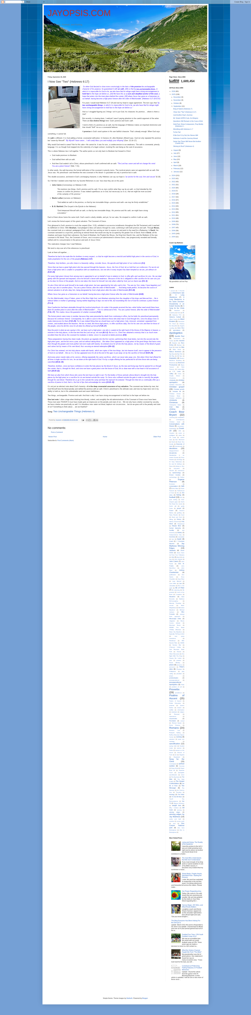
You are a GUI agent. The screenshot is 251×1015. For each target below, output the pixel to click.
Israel (171, 541)
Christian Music (174, 396)
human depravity (175, 528)
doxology (179, 459)
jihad (178, 557)
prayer (171, 676)
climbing (172, 409)
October (176, 103)
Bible (182, 347)
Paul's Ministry (174, 662)
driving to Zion (179, 466)
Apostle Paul (179, 336)
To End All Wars (177, 797)
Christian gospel (176, 387)
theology (172, 794)
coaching (172, 417)
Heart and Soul (177, 517)
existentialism (173, 486)
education (177, 468)
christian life (177, 391)
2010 (174, 218)
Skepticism (177, 757)
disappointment (174, 450)
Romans (174, 727)
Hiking (171, 519)
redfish (171, 710)
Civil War (174, 407)
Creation (171, 433)
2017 (174, 197)
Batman (179, 345)
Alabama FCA (176, 315)
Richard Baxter (177, 723)
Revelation (172, 721)
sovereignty (172, 764)
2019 (174, 191)
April (175, 162)
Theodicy (178, 792)
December (177, 97)
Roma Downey (174, 725)
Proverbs (174, 689)
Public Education (175, 703)
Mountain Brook (175, 625)
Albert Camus (173, 319)
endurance (181, 470)
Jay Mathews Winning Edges (176, 545)
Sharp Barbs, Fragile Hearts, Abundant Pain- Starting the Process (192, 875)
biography (172, 358)
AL (183, 312)
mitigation (172, 621)
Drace (171, 466)
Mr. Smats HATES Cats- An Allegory (185, 118)
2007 (174, 227)
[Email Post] (82, 420)
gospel (179, 508)
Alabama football (175, 317)
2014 (174, 206)
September (177, 106)
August (176, 150)
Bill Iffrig (171, 356)
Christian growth (179, 389)
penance (179, 665)
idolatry (179, 532)
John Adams (178, 559)
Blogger (145, 998)
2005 (174, 234)
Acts (178, 312)
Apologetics (175, 332)
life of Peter (179, 588)
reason (179, 707)
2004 (174, 237)
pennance (172, 667)
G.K (181, 497)
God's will (172, 506)
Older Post (157, 437)
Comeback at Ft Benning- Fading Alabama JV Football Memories (192, 968)
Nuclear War (177, 645)
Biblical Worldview (175, 351)
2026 (174, 91)
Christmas (173, 402)
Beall (170, 347)
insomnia (172, 537)
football (172, 497)
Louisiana (179, 594)
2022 (174, 182)
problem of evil (177, 687)
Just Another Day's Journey (182, 115)
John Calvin (173, 561)
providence (178, 692)
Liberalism (172, 585)
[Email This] (87, 420)
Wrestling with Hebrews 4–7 (183, 129)
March (175, 165)
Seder (171, 750)
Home (105, 437)
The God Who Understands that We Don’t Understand (191, 859)
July (175, 153)
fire (178, 492)
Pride (182, 684)
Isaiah (179, 539)
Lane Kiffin (172, 583)
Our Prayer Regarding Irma (191, 891)
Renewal (176, 714)
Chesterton (172, 378)
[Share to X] (92, 420)
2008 (174, 224)
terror (182, 775)
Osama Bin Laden (175, 658)
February (176, 168)
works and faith (175, 819)
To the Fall (177, 132)
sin (176, 754)
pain (170, 660)
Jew (172, 557)
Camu (179, 373)
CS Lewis (172, 437)
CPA (179, 431)
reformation (181, 710)
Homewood (181, 524)
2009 (174, 221)
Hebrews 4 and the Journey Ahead (185, 138)
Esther (182, 477)
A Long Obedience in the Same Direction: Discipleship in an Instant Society (176, 301)
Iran (173, 539)
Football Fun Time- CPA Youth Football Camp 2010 (192, 935)
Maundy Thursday (175, 603)
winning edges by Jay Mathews (176, 815)
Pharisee (179, 669)
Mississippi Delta (175, 618)
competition (180, 417)
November (177, 100)
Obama (179, 651)
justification (172, 574)
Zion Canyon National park (176, 825)
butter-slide (181, 369)
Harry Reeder (173, 515)
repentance (172, 716)
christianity (173, 400)
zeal (174, 823)
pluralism (179, 673)
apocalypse (176, 330)
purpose (171, 705)
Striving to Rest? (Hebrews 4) (183, 146)
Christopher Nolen (175, 405)
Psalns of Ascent (175, 701)
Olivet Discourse (174, 654)
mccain (171, 605)
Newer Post (52, 437)
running (179, 737)
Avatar (171, 340)
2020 (174, 188)
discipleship (173, 453)
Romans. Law (174, 730)
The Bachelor (175, 777)
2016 (174, 200)
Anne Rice (180, 328)
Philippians (172, 671)
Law (180, 583)
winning (179, 810)
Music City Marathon (175, 632)
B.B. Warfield (180, 340)
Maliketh (130, 998)
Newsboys (172, 640)
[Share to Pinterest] (97, 420)
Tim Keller (181, 794)
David (173, 442)
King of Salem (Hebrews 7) (182, 109)
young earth (180, 821)
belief (176, 347)
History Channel (174, 521)
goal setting (173, 499)
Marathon (172, 596)
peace (171, 665)
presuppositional (174, 680)
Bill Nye (179, 356)
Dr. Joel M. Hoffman (175, 464)
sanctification (174, 744)
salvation (172, 739)
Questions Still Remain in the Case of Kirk (188, 121)
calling (171, 373)
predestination (173, 678)
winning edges (174, 812)
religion (182, 712)
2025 (174, 94)
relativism (174, 712)
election (171, 470)
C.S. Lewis (177, 371)
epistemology (176, 472)
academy (172, 312)
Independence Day (175, 535)
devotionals (178, 446)
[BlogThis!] (89, 420)
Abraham (177, 310)
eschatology (173, 477)
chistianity (172, 380)
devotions (173, 448)
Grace (171, 510)
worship (171, 821)
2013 (174, 209)
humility (171, 530)
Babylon (174, 343)
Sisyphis (181, 754)
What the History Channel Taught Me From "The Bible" (192, 951)
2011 (174, 215)
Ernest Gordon (174, 475)
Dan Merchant (179, 439)
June (175, 156)
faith (182, 486)
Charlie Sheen (174, 376)
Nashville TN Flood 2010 (176, 634)
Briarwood (172, 362)
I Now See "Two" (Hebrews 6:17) (184, 112)
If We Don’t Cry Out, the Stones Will (185, 135)
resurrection (173, 718)
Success (181, 766)
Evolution (172, 484)
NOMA (182, 643)
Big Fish (179, 354)
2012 (174, 212)
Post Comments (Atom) (65, 440)
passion (178, 660)
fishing (178, 495)
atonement (177, 338)
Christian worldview (175, 398)
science (179, 748)
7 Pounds (181, 290)
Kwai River (181, 579)
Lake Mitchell (176, 581)
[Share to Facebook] (94, 420)
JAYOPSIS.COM (79, 13)
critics (180, 435)
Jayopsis (172, 550)
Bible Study (177, 349)
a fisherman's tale (178, 293)
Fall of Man (175, 488)
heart (182, 515)
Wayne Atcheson (179, 803)
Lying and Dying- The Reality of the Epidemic (192, 843)
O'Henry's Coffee (175, 647)
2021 (174, 185)
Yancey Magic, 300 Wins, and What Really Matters (192, 906)
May (175, 159)
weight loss (176, 805)
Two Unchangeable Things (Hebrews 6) (74, 411)
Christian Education (175, 384)
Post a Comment (57, 432)
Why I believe (174, 807)
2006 (174, 231)
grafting (179, 513)
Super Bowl (174, 768)
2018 (174, 194)
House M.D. (176, 526)
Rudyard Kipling (175, 732)
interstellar (181, 537)
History (179, 519)
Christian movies (175, 393)
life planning (175, 590)
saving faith (173, 746)
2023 (174, 178)
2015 (174, 203)
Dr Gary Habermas (175, 461)
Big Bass (172, 354)
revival (182, 721)
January (176, 172)
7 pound (172, 290)
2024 (174, 175)
